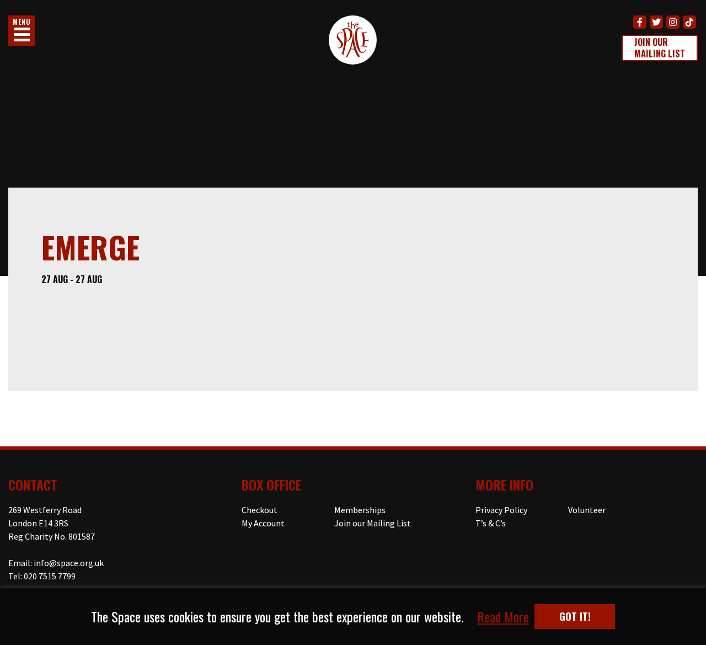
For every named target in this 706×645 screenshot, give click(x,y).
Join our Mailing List (372, 523)
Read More (503, 616)
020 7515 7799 (50, 576)
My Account (263, 523)
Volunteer (587, 509)
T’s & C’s (490, 523)
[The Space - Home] (353, 41)
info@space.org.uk (69, 562)
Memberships (360, 509)
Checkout (259, 509)
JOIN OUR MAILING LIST (659, 48)
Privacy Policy (501, 509)
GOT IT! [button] (575, 616)
